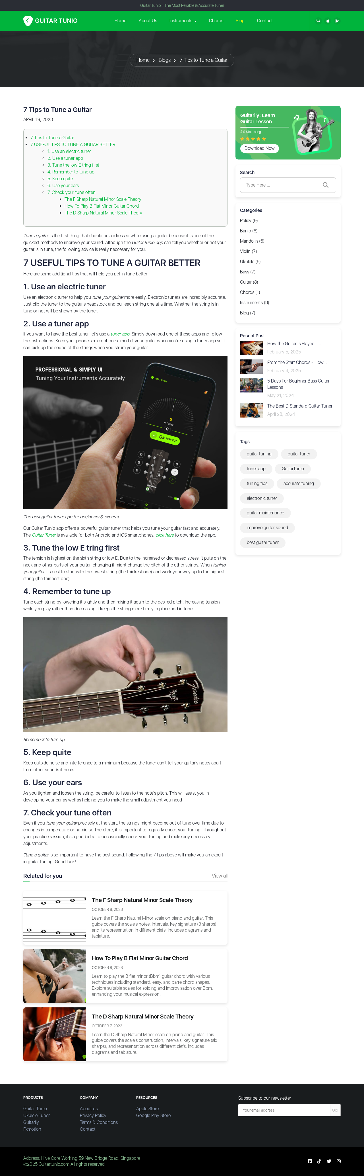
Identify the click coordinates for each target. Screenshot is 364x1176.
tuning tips (257, 483)
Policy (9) (249, 220)
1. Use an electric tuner (69, 151)
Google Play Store (153, 1115)
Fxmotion (32, 1129)
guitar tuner (299, 454)
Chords (216, 20)
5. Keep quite (60, 178)
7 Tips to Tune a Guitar (204, 60)
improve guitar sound (267, 527)
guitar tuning (259, 454)
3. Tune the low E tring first (73, 165)
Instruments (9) (254, 302)
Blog (240, 20)
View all (220, 876)
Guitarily (31, 1122)
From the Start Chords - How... (297, 362)
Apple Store (147, 1108)
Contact (265, 20)
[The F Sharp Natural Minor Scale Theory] (54, 917)
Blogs (165, 60)
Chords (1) (250, 292)
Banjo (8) (249, 231)
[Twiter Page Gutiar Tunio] (329, 1161)
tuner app (256, 468)
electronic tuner (262, 498)
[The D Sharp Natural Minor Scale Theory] (54, 1033)
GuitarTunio (293, 468)
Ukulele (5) (250, 261)
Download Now (260, 148)
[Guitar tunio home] (50, 21)
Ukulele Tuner (36, 1115)
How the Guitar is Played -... (294, 343)
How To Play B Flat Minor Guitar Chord (102, 206)
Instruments (180, 20)
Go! (335, 1110)
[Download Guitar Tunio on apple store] (327, 20)
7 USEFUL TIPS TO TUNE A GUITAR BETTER (72, 144)
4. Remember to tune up (70, 172)
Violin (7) (248, 251)
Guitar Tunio (35, 1108)
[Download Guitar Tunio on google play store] (337, 20)
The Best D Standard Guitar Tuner (299, 406)
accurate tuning (299, 483)
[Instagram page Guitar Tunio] (339, 1161)
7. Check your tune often (71, 192)
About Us (148, 20)
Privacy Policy (93, 1115)
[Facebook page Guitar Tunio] (310, 1161)
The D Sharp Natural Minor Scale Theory (103, 213)
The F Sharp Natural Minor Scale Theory (103, 199)
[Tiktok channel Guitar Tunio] (319, 1161)
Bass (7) (248, 272)
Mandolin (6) (252, 241)
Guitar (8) (249, 282)
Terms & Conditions (99, 1122)
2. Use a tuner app (65, 158)
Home (120, 20)
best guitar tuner (263, 542)
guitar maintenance (265, 513)
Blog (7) (247, 313)
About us (89, 1108)
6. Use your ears (63, 185)
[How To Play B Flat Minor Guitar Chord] (54, 975)
